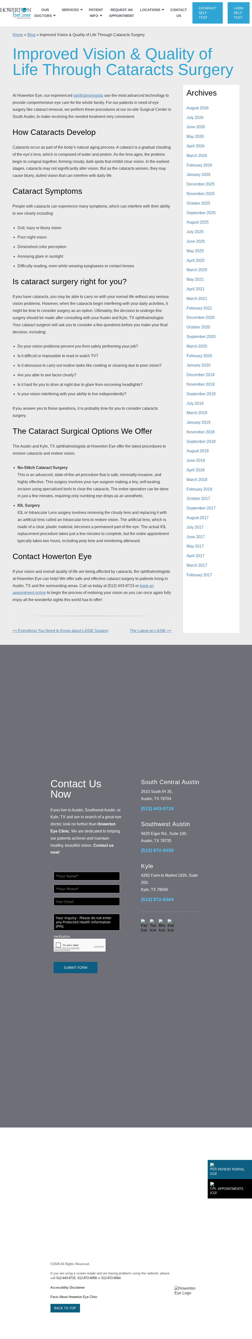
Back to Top (65, 1308)
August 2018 (198, 451)
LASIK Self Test (238, 12)
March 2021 (197, 298)
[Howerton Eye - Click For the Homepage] (188, 1290)
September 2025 (201, 213)
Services (70, 10)
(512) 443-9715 (157, 808)
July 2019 (195, 403)
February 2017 (199, 575)
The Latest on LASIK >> (150, 631)
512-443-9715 (66, 1278)
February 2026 (199, 165)
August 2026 (198, 108)
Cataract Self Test (208, 12)
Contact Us (178, 13)
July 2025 (195, 232)
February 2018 (199, 489)
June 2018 (196, 460)
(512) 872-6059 (157, 850)
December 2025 (201, 184)
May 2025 (195, 251)
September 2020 (201, 337)
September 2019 (201, 394)
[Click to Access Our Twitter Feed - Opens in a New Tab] (153, 925)
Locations (150, 10)
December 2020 (201, 317)
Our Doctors (43, 13)
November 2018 (201, 432)
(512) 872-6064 (157, 899)
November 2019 (201, 384)
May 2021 (195, 279)
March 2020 (197, 346)
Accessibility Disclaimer (67, 1287)
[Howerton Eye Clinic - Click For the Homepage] (16, 13)
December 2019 (201, 375)
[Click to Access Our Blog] (162, 925)
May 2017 (195, 546)
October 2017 (198, 498)
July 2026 (195, 117)
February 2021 (199, 308)
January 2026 (198, 174)
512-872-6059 (87, 1278)
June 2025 (196, 241)
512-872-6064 (111, 1278)
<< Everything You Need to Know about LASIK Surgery (60, 631)
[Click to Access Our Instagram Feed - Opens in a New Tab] (171, 925)
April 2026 (196, 146)
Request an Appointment (121, 13)
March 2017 (197, 565)
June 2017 (196, 537)
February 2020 (199, 356)
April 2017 (196, 556)
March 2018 (197, 480)
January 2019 (198, 422)
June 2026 (196, 127)
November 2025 (201, 194)
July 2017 (195, 527)
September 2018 (201, 441)
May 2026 (195, 136)
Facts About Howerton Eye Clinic (73, 1297)
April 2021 (196, 289)
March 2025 (197, 270)
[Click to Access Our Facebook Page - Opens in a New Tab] (144, 925)
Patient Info (96, 13)
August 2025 (198, 222)
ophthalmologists (88, 95)
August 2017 (198, 518)
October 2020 (198, 327)
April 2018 (196, 470)
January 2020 (198, 365)
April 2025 (196, 260)
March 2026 (197, 156)
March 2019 (197, 413)
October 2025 (198, 203)
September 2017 (201, 508)
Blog (31, 35)
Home (18, 35)
